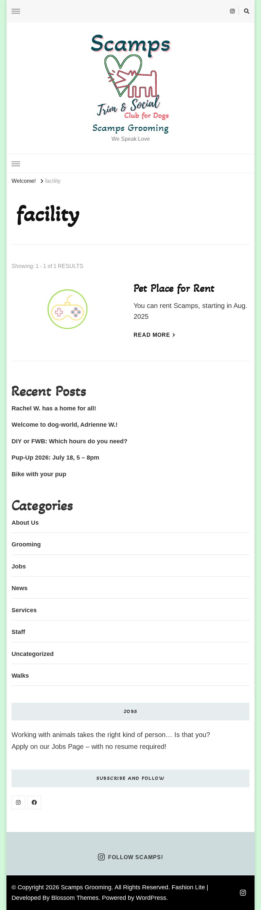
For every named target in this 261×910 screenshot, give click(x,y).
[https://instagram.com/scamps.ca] (18, 802)
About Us (25, 522)
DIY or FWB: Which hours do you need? (69, 441)
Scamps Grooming (130, 127)
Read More (152, 335)
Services (24, 610)
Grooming (26, 544)
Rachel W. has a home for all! (54, 408)
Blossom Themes (75, 897)
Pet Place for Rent (174, 288)
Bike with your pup (39, 474)
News (20, 588)
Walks (20, 675)
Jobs (19, 566)
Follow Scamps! (135, 857)
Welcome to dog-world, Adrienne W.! (65, 424)
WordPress (151, 897)
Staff (18, 631)
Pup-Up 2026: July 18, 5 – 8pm (55, 457)
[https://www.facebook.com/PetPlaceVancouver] (34, 802)
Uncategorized (33, 654)
